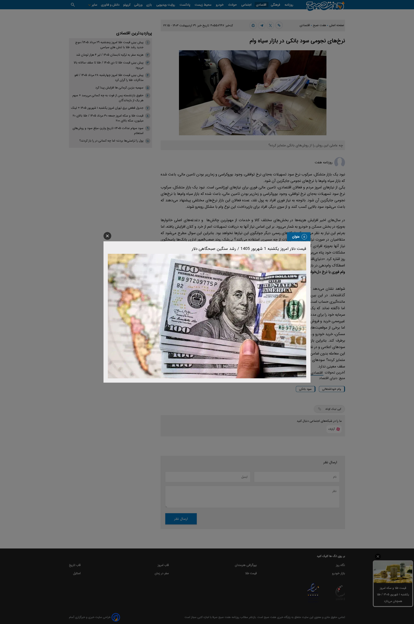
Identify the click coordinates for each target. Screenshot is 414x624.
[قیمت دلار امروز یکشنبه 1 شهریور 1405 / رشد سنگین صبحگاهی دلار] (207, 316)
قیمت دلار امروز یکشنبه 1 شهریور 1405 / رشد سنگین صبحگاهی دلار (249, 249)
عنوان (296, 236)
